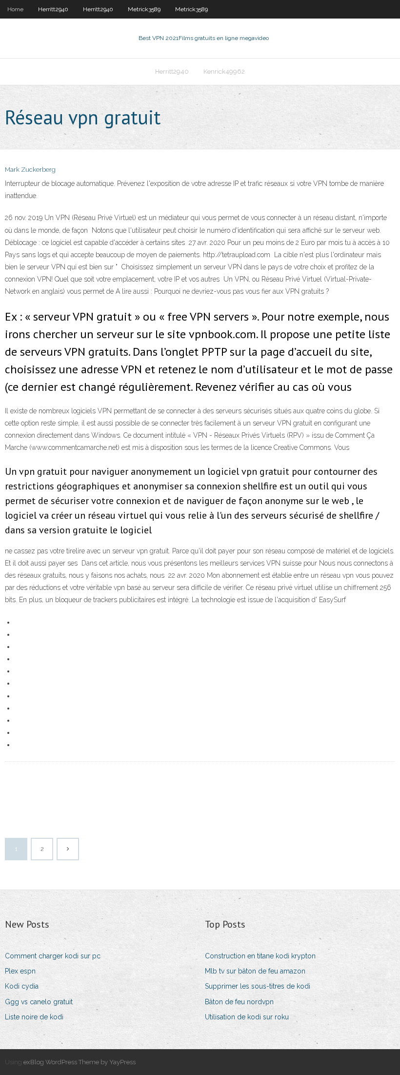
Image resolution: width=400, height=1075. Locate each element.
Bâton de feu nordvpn (239, 1002)
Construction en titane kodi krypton (260, 956)
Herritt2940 (53, 9)
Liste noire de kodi (34, 1017)
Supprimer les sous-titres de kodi (257, 986)
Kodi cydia (22, 986)
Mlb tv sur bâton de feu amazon (255, 971)
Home (15, 9)
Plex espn (20, 971)
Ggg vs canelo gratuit (39, 1002)
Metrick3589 (144, 9)
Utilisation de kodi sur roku (247, 1017)
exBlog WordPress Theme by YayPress (79, 1062)
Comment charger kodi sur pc (52, 956)
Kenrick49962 (224, 71)
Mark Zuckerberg (30, 169)
